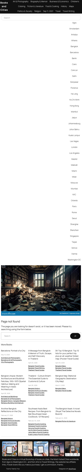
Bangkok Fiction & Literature (65, 421)
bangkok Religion (19, 401)
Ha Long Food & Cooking (37, 428)
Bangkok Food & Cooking (37, 424)
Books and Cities (4, 6)
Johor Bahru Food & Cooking (38, 432)
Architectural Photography (10, 358)
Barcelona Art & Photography (11, 360)
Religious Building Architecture (12, 403)
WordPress (72, 469)
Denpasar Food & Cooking (37, 426)
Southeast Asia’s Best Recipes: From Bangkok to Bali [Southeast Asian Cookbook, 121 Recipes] (39, 412)
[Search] (75, 336)
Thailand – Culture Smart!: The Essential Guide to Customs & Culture (39, 378)
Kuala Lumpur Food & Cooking (38, 434)
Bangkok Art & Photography (11, 399)
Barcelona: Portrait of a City (13, 350)
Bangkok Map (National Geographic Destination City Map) (65, 378)
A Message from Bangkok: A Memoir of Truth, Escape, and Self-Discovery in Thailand (40, 354)
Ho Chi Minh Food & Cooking (38, 430)
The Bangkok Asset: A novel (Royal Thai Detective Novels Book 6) (68, 411)
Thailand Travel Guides (36, 370)
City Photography (7, 362)
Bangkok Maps (60, 366)
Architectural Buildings (9, 396)
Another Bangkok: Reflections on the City (11, 410)
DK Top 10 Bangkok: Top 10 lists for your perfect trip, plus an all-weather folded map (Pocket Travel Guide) (67, 354)
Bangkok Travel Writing (36, 368)
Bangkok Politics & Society (37, 391)
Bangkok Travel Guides (36, 366)
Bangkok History (7, 401)
